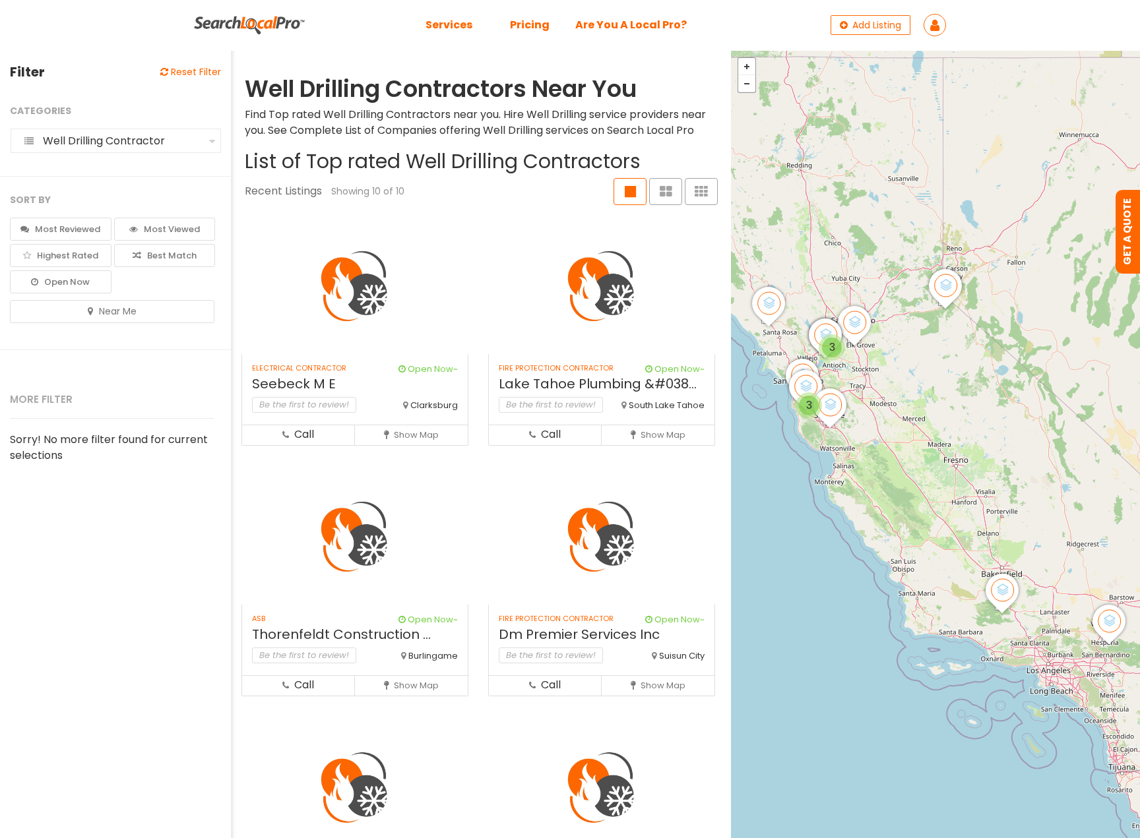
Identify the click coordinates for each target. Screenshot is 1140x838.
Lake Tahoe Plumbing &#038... (598, 383)
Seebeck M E (294, 383)
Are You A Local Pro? (631, 24)
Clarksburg (434, 405)
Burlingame (433, 655)
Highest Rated (66, 255)
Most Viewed (171, 229)
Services (449, 24)
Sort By (30, 199)
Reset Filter (194, 71)
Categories (40, 110)
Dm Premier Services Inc (579, 634)
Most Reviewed (66, 229)
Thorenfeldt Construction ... (341, 634)
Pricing (530, 24)
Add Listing (875, 25)
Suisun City (682, 655)
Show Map (415, 435)
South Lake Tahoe (667, 405)
